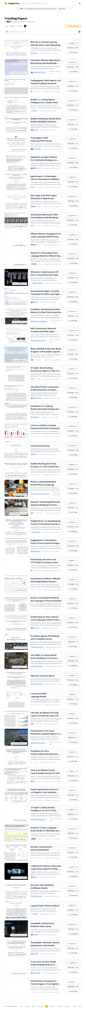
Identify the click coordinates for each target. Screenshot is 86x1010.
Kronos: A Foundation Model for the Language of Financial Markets (46, 599)
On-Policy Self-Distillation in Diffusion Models (42, 886)
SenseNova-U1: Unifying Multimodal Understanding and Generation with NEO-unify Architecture (45, 407)
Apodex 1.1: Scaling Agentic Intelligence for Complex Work (44, 101)
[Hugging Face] (46, 1006)
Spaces (67, 1006)
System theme (12, 1006)
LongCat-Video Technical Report (45, 905)
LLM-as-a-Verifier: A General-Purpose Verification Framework (45, 427)
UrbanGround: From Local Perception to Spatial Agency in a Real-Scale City (45, 732)
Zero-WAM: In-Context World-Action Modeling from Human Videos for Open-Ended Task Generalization (44, 657)
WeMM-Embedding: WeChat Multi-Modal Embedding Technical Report (46, 120)
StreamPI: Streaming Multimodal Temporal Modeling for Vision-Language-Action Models (45, 503)
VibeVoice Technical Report (43, 675)
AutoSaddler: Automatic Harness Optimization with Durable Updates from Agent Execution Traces (45, 944)
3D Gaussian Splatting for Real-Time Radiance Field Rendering (45, 216)
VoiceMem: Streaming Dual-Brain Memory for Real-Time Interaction (46, 311)
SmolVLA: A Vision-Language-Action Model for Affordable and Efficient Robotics (45, 829)
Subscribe (62, 9)
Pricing (74, 1006)
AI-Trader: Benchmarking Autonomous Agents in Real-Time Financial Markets (46, 369)
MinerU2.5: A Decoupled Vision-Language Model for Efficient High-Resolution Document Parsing (46, 254)
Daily (6, 26)
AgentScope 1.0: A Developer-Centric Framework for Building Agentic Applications (45, 178)
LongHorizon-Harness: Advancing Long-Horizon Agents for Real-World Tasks (46, 867)
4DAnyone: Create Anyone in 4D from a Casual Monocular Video (45, 273)
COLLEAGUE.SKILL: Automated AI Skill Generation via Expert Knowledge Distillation (45, 388)
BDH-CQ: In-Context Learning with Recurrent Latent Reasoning (45, 43)
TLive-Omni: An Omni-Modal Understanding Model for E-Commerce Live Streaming (43, 963)
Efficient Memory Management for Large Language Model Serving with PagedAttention (46, 235)
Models (52, 1006)
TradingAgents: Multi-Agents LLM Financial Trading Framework (46, 82)
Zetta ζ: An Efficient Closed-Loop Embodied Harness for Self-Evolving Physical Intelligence (45, 772)
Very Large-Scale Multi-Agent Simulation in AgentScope (44, 197)
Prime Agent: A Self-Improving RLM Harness (41, 139)
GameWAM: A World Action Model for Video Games (42, 925)
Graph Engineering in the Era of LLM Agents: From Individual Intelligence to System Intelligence (46, 791)
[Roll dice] (79, 31)
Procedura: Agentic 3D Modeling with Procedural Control (45, 637)
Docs (80, 1006)
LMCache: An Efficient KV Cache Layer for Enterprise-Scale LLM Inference (45, 714)
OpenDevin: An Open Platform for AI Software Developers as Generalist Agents (44, 158)
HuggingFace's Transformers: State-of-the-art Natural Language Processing (46, 542)
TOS (21, 1006)
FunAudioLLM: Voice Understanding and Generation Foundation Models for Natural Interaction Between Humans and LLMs (46, 752)
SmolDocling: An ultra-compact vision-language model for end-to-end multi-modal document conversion (46, 618)
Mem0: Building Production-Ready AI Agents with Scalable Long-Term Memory (46, 350)
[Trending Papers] (25, 26)
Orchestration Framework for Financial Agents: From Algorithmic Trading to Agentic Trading (46, 982)
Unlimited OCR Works (40, 445)
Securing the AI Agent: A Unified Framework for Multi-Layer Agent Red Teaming (46, 293)
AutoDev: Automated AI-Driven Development (41, 848)
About (34, 1006)
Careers (40, 1006)
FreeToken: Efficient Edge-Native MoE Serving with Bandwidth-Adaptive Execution (45, 62)
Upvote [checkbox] (74, 43)
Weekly (12, 26)
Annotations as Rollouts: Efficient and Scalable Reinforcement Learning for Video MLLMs (45, 580)
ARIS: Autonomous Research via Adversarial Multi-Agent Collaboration (43, 330)
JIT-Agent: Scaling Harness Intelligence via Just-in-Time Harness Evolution (43, 809)
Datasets (60, 1006)
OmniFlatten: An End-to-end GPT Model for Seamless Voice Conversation (44, 561)
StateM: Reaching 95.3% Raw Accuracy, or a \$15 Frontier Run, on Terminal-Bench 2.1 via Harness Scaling (46, 465)
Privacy (27, 1006)
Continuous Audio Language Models (39, 695)
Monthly (19, 26)
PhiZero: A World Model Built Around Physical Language (43, 483)
